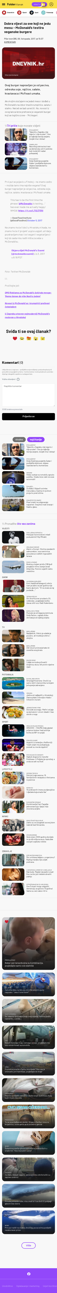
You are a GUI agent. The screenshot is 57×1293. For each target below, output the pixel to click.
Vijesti (24, 12)
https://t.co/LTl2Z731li (30, 210)
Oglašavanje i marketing (27, 1286)
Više (28, 1245)
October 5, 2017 (34, 220)
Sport (36, 12)
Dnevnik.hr (10, 12)
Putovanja (49, 12)
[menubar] (52, 4)
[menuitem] (52, 4)
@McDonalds (25, 203)
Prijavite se (29, 416)
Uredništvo (7, 1286)
